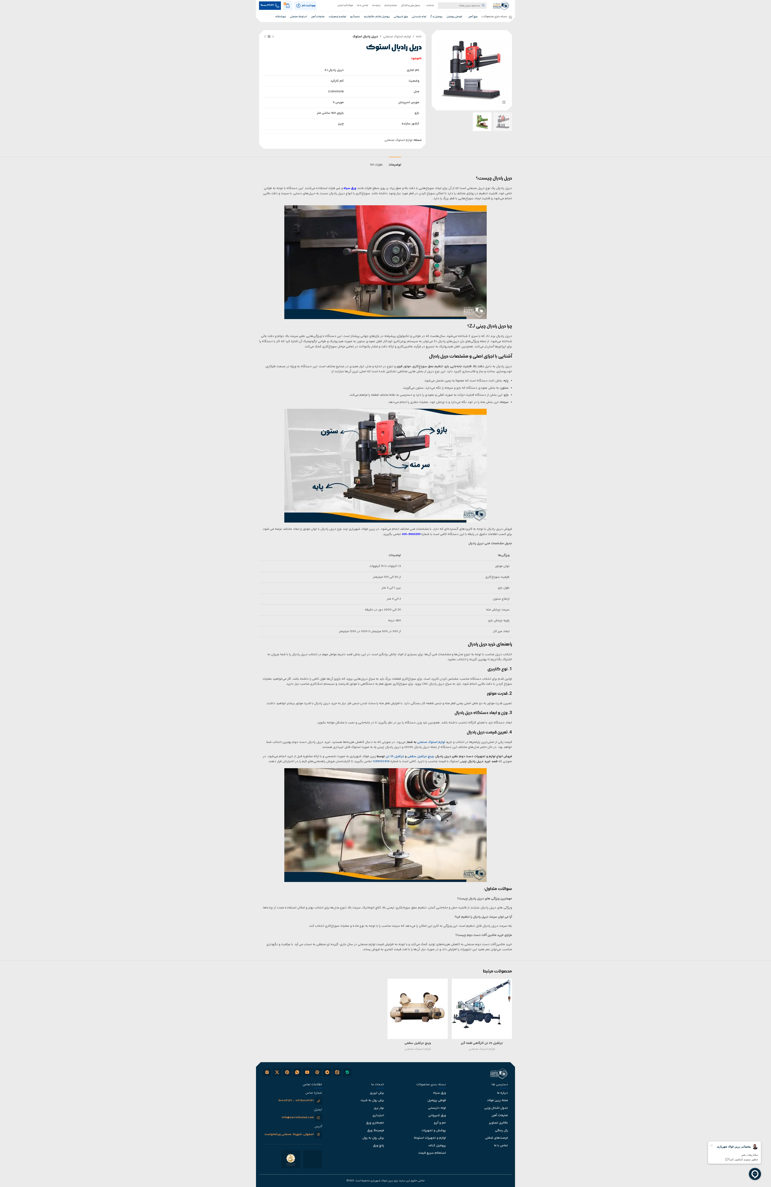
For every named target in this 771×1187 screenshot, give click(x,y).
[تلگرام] (327, 1072)
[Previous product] (273, 37)
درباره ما (502, 1092)
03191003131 (381, 761)
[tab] (395, 163)
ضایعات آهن (500, 1115)
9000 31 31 (267, 5)
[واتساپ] (297, 1072)
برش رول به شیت (372, 1100)
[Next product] (265, 37)
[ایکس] (277, 1072)
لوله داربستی (437, 1108)
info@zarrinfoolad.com (297, 1117)
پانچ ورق (378, 1145)
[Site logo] (501, 5)
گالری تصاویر (498, 1122)
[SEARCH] (483, 5)
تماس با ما (501, 1145)
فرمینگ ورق (375, 1130)
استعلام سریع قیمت (432, 1152)
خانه (419, 36)
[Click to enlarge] (504, 102)
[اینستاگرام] (267, 1072)
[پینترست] (287, 1072)
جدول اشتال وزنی (496, 1108)
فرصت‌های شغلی (496, 1137)
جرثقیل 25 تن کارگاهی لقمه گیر (482, 1043)
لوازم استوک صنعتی (397, 36)
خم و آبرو (440, 1122)
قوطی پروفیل (436, 1100)
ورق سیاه (350, 188)
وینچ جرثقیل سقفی (418, 1043)
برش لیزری (377, 1092)
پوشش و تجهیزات (434, 1130)
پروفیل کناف (437, 1145)
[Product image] (482, 1009)
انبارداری (378, 1115)
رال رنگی (501, 1130)
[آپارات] (317, 1072)
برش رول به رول (373, 1137)
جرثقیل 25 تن (395, 756)
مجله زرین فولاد (497, 1100)
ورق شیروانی (437, 1115)
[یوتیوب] (307, 1072)
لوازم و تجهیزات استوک (429, 1137)
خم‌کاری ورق (375, 1122)
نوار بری (379, 1108)
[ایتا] (337, 1072)
